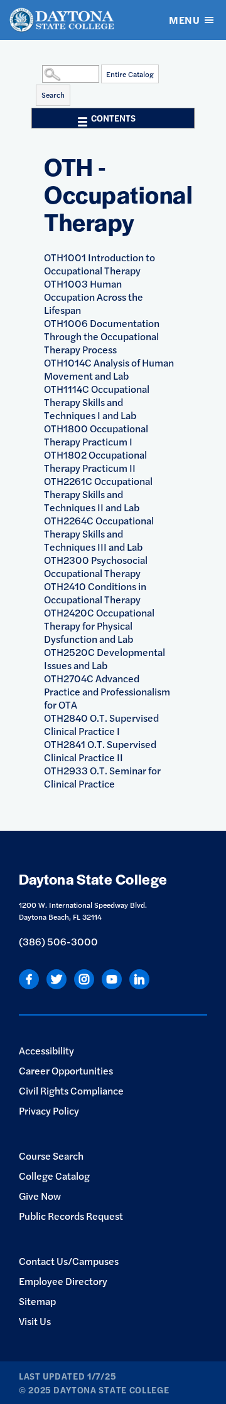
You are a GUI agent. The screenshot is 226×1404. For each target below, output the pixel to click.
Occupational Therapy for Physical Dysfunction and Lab (99, 625)
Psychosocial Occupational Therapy (96, 566)
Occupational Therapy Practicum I (96, 435)
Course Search (51, 1155)
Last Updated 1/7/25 (67, 1376)
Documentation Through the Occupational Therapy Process (101, 336)
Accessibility (46, 1050)
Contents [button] (113, 118)
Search (53, 94)
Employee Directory (63, 1281)
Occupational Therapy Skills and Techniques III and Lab (99, 533)
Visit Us (35, 1321)
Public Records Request (71, 1216)
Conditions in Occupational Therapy (95, 592)
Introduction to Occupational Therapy (99, 264)
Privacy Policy (49, 1110)
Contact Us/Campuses (69, 1261)
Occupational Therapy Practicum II (95, 461)
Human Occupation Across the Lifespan (93, 296)
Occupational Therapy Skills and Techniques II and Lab (98, 494)
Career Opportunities (66, 1070)
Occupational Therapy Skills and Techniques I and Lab (96, 402)
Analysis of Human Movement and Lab (109, 369)
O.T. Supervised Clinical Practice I (101, 724)
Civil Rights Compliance (71, 1090)
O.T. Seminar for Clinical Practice (102, 777)
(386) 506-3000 (58, 941)
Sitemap (37, 1301)
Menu (184, 20)
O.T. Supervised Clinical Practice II (100, 750)
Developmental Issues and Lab (104, 658)
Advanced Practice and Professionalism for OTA (107, 691)
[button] (39, 73)
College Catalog (54, 1175)
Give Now (40, 1195)
